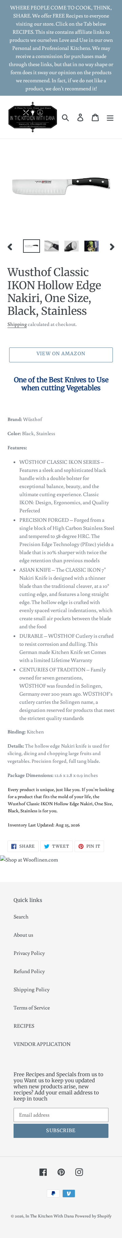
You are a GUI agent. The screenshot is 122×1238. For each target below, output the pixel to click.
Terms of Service (32, 1007)
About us (23, 934)
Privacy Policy (29, 952)
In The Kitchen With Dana (49, 1216)
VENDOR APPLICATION (42, 1043)
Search (21, 916)
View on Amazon (61, 354)
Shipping (17, 324)
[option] (31, 247)
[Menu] (110, 117)
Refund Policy (29, 971)
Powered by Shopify (93, 1216)
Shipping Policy (31, 989)
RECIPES (24, 1025)
